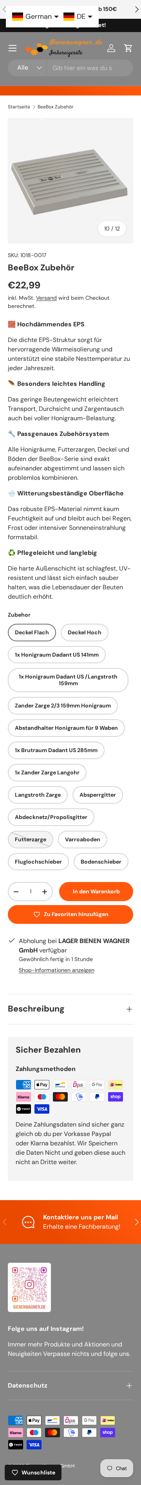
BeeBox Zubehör (56, 107)
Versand (46, 297)
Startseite (19, 107)
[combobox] (70, 67)
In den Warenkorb (96, 891)
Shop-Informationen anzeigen (56, 970)
